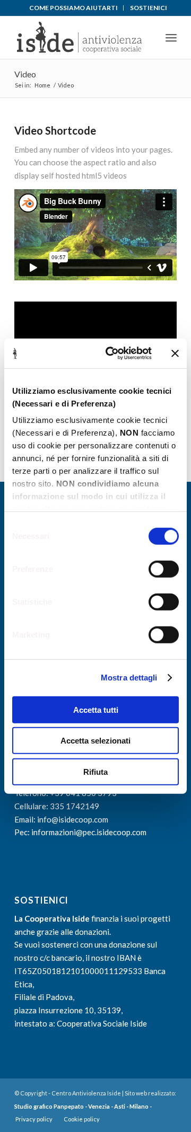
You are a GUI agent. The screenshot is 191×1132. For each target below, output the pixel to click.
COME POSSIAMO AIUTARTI (73, 8)
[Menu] (171, 37)
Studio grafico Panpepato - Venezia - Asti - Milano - (83, 1106)
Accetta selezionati (95, 740)
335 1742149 (74, 806)
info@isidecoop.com (72, 819)
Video (25, 74)
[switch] (164, 568)
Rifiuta (95, 771)
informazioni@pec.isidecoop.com (88, 832)
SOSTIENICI (148, 8)
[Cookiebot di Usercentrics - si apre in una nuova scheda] (112, 353)
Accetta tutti (95, 709)
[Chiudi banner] (175, 353)
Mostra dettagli (129, 677)
